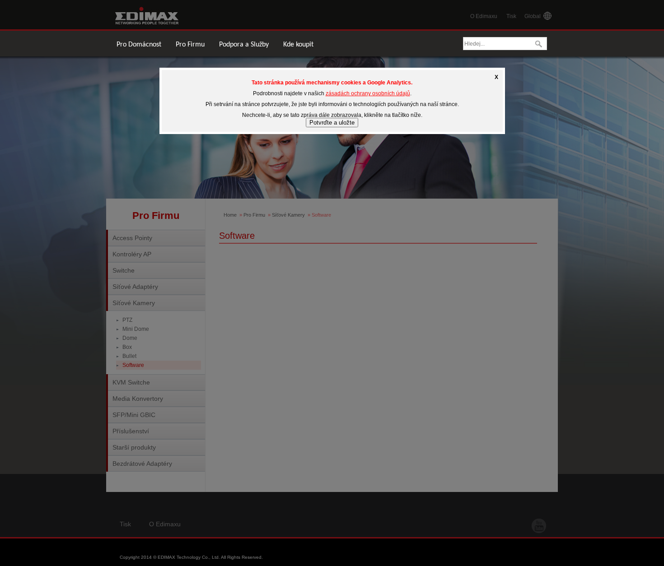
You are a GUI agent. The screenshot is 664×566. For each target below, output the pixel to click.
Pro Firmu (190, 44)
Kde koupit (298, 44)
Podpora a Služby (244, 44)
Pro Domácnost (139, 44)
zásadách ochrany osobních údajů (368, 93)
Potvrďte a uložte (332, 122)
